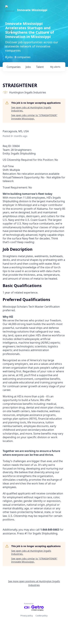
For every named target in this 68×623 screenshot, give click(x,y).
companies (14, 67)
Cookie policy (41, 615)
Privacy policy (26, 615)
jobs (28, 67)
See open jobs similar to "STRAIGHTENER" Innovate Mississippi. (34, 117)
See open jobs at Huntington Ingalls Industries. (31, 109)
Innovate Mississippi (32, 10)
